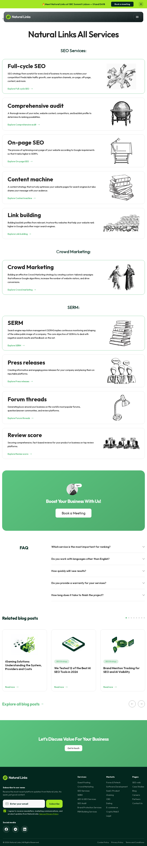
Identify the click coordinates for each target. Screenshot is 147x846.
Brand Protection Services (89, 807)
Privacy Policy (117, 842)
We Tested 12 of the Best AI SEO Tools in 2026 (72, 670)
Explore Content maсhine (20, 198)
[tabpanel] (24, 660)
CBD (108, 799)
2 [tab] (128, 617)
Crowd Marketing (85, 786)
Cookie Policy (103, 842)
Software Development (117, 786)
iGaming (110, 795)
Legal (108, 816)
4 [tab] (134, 617)
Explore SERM (14, 345)
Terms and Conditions (135, 842)
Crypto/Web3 (112, 811)
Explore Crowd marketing (20, 289)
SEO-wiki (136, 782)
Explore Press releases (18, 381)
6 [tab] (139, 617)
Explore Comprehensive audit (22, 124)
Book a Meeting (73, 513)
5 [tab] (136, 617)
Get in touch (73, 748)
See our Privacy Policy (48, 814)
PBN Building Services (87, 811)
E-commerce (112, 807)
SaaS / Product (113, 791)
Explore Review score (18, 454)
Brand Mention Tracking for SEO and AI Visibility (121, 670)
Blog (134, 791)
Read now (10, 687)
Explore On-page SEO (18, 161)
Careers (136, 795)
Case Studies (138, 786)
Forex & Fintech (113, 782)
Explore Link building (18, 234)
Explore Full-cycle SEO (18, 88)
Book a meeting (122, 4)
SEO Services (84, 791)
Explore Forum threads (19, 418)
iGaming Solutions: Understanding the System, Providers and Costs (23, 665)
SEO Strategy (61, 661)
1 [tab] (126, 617)
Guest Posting (84, 782)
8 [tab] (144, 617)
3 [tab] (131, 617)
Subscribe (54, 803)
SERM (80, 795)
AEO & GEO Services (87, 799)
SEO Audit (82, 803)
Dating (109, 803)
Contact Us (137, 803)
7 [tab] (141, 617)
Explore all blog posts (21, 703)
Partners (136, 799)
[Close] (141, 4)
